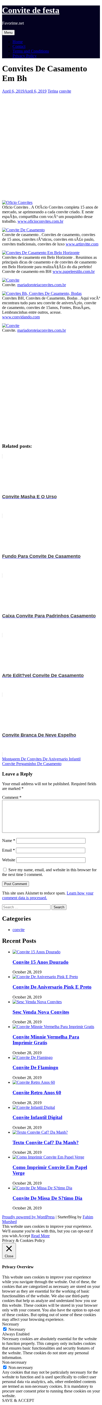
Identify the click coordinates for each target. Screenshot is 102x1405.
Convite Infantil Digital (37, 1117)
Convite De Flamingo (35, 1067)
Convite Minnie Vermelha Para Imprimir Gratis (46, 1039)
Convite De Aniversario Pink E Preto (52, 987)
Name (8, 840)
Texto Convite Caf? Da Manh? (46, 1142)
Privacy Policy (25, 56)
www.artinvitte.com (82, 244)
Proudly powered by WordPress (28, 1217)
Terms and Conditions (31, 51)
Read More (40, 1236)
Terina (53, 91)
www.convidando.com (21, 317)
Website (8, 860)
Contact (19, 46)
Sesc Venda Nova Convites (41, 1012)
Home (18, 41)
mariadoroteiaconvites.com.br (41, 285)
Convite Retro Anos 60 (37, 1092)
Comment (11, 797)
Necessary (16, 1329)
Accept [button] (24, 1236)
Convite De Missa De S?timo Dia (47, 1198)
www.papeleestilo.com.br (74, 271)
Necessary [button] (10, 1324)
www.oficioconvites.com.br (40, 221)
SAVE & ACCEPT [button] (18, 1400)
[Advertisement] (51, 145)
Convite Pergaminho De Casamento (31, 763)
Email (8, 850)
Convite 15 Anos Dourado (41, 962)
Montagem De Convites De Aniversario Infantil (41, 759)
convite (65, 91)
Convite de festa (30, 10)
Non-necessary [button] (14, 1362)
